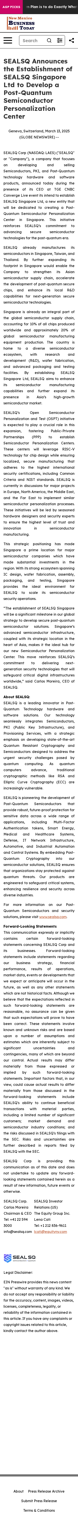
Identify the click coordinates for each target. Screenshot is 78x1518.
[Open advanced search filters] (59, 40)
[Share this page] (71, 40)
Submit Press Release (39, 1501)
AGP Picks (11, 7)
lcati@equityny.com (50, 1231)
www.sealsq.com (53, 917)
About (18, 1491)
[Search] (49, 40)
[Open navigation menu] (7, 40)
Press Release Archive (46, 1491)
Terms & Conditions (39, 1510)
